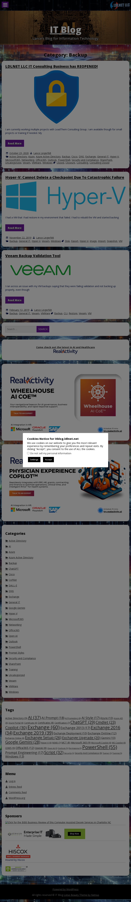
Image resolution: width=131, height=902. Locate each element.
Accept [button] (48, 459)
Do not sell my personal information (50, 453)
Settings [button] (34, 459)
